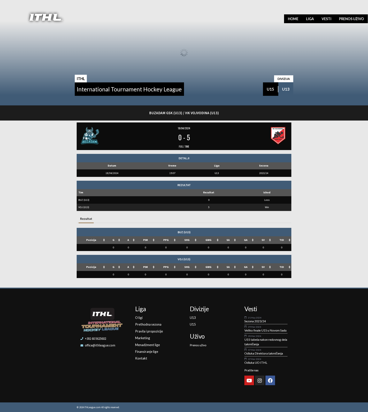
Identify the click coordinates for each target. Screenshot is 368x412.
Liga (310, 19)
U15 (270, 89)
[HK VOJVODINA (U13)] (253, 135)
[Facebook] (270, 380)
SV (263, 240)
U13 (285, 89)
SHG (187, 240)
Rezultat (86, 218)
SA (228, 240)
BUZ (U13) (83, 200)
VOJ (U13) (83, 207)
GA (245, 240)
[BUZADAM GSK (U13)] (115, 135)
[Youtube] (249, 380)
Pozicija (91, 240)
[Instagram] (259, 380)
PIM (145, 240)
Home (293, 19)
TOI (281, 240)
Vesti (326, 19)
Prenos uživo (351, 19)
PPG (166, 240)
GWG (208, 240)
